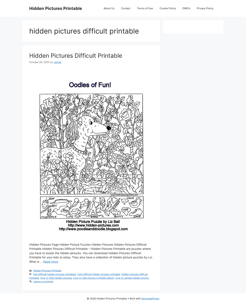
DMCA (186, 8)
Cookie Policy (168, 8)
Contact (125, 8)
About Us (109, 8)
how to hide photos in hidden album (93, 277)
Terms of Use (145, 8)
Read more (50, 261)
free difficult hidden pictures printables (54, 274)
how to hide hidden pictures (56, 277)
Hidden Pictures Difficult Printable (75, 55)
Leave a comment (43, 281)
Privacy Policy (205, 8)
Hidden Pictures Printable (55, 8)
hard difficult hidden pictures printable (98, 274)
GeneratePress (150, 298)
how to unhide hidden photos (132, 277)
